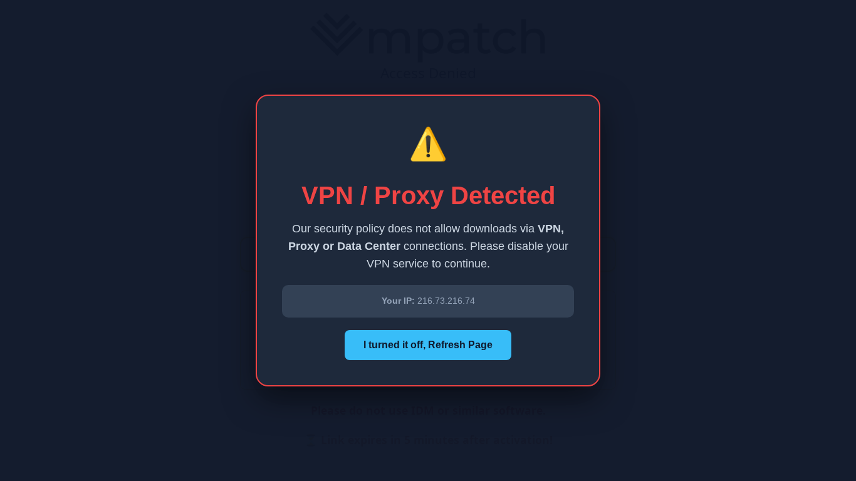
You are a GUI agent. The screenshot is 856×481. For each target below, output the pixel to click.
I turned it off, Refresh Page (428, 344)
